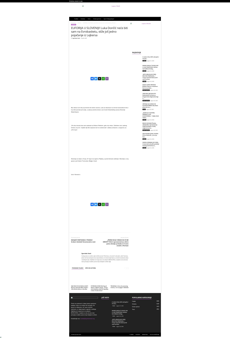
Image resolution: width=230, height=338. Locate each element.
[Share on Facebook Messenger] (95, 78)
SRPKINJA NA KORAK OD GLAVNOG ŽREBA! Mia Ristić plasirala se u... (150, 105)
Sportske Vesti (76, 38)
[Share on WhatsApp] (103, 78)
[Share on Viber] (107, 78)
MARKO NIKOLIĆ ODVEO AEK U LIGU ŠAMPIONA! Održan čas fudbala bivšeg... (150, 67)
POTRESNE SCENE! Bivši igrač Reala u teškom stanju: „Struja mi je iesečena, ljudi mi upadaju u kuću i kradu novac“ (99, 288)
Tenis (89, 19)
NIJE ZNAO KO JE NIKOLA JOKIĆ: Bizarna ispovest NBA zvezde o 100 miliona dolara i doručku (79, 287)
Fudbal (76, 19)
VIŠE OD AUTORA (90, 268)
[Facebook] (151, 1)
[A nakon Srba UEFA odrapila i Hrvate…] (136, 59)
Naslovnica (73, 22)
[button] (158, 19)
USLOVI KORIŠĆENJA (154, 334)
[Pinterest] (157, 1)
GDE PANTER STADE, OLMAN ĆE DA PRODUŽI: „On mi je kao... (150, 135)
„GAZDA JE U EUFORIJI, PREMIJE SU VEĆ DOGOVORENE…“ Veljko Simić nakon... (150, 115)
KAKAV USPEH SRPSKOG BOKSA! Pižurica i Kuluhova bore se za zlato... (150, 86)
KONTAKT (138, 334)
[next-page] (128, 268)
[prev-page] (125, 268)
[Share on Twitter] (99, 78)
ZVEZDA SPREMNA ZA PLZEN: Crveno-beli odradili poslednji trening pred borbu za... (150, 144)
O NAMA (132, 334)
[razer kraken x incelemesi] (115, 337)
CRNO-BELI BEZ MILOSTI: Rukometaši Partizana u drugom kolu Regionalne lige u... (150, 96)
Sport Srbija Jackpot (109, 19)
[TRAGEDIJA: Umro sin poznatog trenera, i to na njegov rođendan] (120, 278)
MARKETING (145, 334)
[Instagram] (154, 1)
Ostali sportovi (97, 19)
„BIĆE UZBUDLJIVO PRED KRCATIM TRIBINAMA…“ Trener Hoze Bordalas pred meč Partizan (149, 77)
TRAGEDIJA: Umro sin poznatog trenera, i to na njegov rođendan (120, 286)
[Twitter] (159, 1)
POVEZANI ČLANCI (77, 268)
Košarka (83, 19)
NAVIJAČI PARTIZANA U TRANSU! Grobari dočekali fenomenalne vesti (83, 241)
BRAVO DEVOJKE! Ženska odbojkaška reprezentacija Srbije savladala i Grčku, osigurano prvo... (149, 125)
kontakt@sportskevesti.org (87, 318)
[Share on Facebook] (92, 78)
